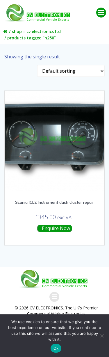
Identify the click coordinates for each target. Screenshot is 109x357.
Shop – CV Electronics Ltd (36, 31)
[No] (102, 336)
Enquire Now (55, 228)
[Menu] (101, 13)
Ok (56, 348)
